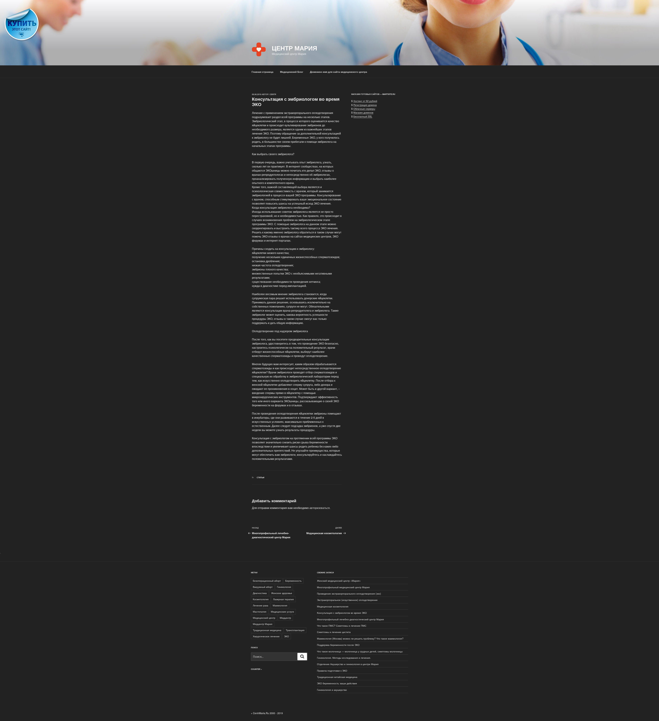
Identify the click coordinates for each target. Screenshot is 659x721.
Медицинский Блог (291, 71)
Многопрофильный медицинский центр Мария (343, 587)
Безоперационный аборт (267, 580)
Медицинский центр (264, 617)
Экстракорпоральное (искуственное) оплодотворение (347, 600)
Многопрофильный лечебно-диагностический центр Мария (350, 619)
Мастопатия (259, 611)
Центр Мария (294, 47)
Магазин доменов (363, 112)
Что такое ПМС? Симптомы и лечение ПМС (341, 625)
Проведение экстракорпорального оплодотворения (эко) (349, 593)
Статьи (260, 477)
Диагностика (260, 593)
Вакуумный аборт (263, 587)
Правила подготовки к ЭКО (332, 670)
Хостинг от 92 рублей (365, 101)
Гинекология (284, 587)
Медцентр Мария (262, 624)
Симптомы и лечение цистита (334, 632)
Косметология (261, 599)
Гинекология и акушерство (332, 689)
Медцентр (285, 617)
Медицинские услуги (282, 611)
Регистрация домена (365, 105)
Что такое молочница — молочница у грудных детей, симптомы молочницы (360, 651)
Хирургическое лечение (266, 636)
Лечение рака (260, 605)
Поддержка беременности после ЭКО (338, 645)
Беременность (293, 580)
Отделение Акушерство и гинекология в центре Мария (348, 664)
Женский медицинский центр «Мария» (339, 580)
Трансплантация (295, 630)
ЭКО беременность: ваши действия (337, 683)
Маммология (280, 605)
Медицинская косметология (332, 606)
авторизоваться (319, 508)
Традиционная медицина (267, 630)
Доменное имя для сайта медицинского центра (338, 71)
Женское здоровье (281, 593)
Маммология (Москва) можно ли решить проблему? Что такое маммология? (360, 638)
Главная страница (262, 71)
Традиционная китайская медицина (337, 677)
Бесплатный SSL (362, 116)
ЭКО (286, 636)
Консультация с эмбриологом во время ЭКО (342, 612)
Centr (273, 94)
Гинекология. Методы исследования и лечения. (344, 657)
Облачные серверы (364, 108)
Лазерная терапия (283, 599)
